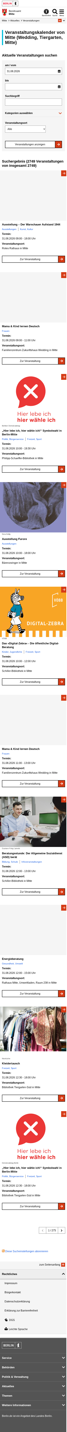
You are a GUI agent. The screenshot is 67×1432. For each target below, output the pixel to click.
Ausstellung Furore (14, 539)
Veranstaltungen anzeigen (30, 144)
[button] (61, 20)
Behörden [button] (8, 1367)
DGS (12, 1320)
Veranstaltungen (31, 20)
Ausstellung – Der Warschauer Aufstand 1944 (31, 224)
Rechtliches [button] (9, 1274)
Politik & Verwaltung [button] (15, 1376)
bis (7, 80)
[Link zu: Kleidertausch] (33, 1032)
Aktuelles (15, 20)
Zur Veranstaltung (30, 259)
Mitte (4, 20)
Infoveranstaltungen (31, 861)
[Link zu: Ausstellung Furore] (33, 507)
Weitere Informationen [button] (16, 1405)
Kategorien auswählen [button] (19, 113)
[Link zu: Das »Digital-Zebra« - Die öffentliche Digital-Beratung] (33, 612)
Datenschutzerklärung (17, 1301)
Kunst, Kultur (26, 229)
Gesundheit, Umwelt (12, 963)
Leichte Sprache (18, 1329)
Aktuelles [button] (8, 1386)
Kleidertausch (11, 1063)
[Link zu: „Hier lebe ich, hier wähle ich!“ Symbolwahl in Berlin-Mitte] (33, 399)
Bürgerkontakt (13, 1292)
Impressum (11, 1283)
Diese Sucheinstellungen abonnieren (26, 1251)
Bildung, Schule (10, 861)
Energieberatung (12, 958)
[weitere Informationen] (4, 12)
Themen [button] (7, 1395)
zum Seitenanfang (49, 1264)
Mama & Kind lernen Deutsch (21, 326)
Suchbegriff (12, 96)
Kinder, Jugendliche (12, 652)
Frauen (5, 331)
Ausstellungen (9, 229)
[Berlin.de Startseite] (10, 3)
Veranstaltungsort (16, 123)
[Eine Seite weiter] (61, 1230)
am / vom (10, 65)
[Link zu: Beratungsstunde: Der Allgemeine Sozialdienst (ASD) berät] (33, 822)
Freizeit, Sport (34, 439)
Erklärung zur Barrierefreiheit (21, 1310)
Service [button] (7, 1358)
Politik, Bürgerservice (13, 439)
